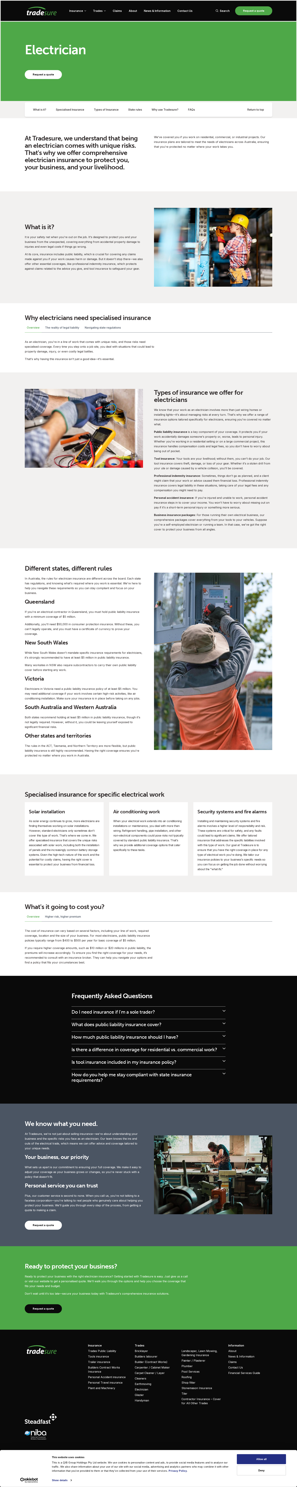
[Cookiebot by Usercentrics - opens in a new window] (29, 1480)
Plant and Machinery (101, 1388)
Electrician (141, 1389)
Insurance (76, 11)
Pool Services (191, 1371)
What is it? (39, 109)
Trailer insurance (99, 1362)
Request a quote (253, 10)
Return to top (255, 109)
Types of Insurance (106, 109)
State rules (135, 109)
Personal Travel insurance (105, 1382)
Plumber (187, 1366)
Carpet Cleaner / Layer (150, 1373)
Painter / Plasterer (193, 1360)
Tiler (184, 1393)
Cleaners (140, 1378)
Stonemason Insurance (197, 1388)
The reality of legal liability (62, 327)
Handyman (142, 1400)
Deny (261, 1470)
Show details (60, 1480)
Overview (33, 327)
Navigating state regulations (103, 327)
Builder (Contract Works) (151, 1362)
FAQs (191, 109)
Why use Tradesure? (165, 109)
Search (225, 11)
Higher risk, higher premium (63, 916)
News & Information (157, 11)
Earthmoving (143, 1384)
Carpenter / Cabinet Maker (152, 1367)
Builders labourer (146, 1356)
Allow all (261, 1459)
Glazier (139, 1395)
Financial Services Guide (244, 1373)
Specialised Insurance (70, 109)
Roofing (187, 1377)
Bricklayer (141, 1351)
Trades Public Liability (102, 1351)
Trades (98, 11)
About (133, 11)
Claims (117, 11)
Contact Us (184, 11)
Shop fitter (188, 1382)
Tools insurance (98, 1356)
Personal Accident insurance (107, 1377)
